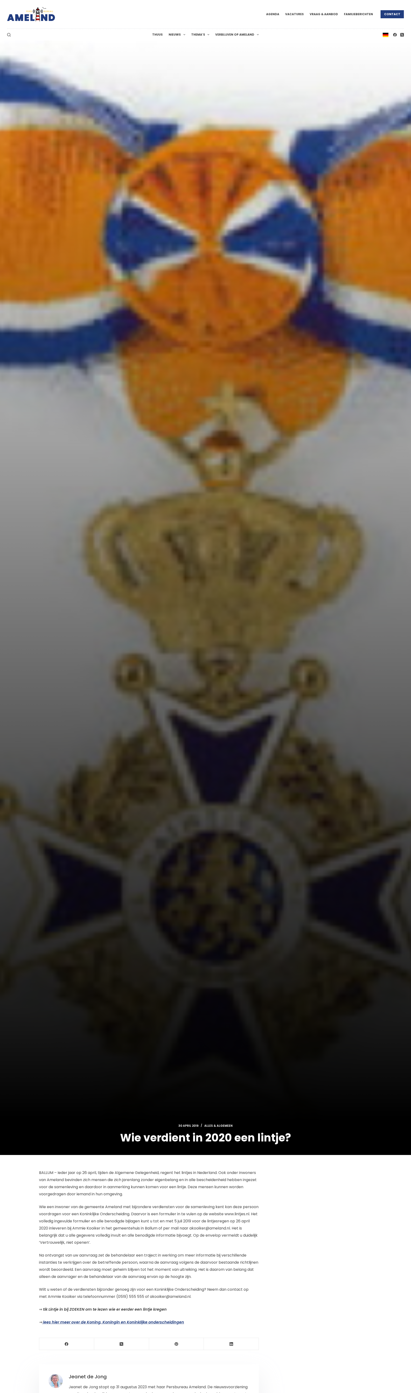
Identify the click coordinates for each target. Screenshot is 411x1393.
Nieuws (175, 35)
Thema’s (198, 35)
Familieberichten (358, 14)
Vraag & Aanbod (324, 14)
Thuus (157, 35)
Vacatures (294, 14)
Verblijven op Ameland (234, 35)
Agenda (272, 14)
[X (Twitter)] (402, 35)
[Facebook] (395, 35)
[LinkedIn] (231, 1344)
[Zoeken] (9, 35)
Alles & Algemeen (218, 1126)
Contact (392, 14)
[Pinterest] (176, 1344)
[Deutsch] (385, 34)
